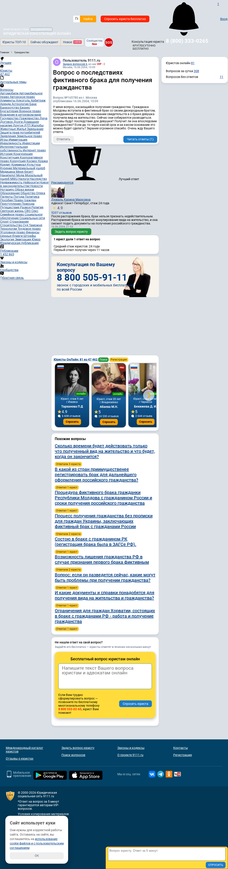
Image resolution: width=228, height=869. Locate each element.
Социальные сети (32, 218)
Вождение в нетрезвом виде (20, 114)
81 (193, 63)
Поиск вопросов (73, 755)
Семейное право (12, 214)
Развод (25, 207)
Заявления (8, 136)
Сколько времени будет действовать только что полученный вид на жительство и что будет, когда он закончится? (105, 451)
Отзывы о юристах (19, 758)
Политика (32, 196)
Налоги (24, 179)
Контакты (180, 748)
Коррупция (18, 161)
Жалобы (37, 125)
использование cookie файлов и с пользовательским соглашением (37, 843)
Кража (43, 161)
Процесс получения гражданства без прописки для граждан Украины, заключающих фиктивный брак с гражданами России (104, 521)
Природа (28, 204)
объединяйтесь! (41, 29)
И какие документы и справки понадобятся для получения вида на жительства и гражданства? (104, 595)
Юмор (36, 239)
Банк (33, 104)
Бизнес (25, 107)
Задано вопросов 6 (75, 64)
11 (221, 77)
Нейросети (31, 182)
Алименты (8, 100)
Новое (72, 42)
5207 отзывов (61, 210)
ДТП (27, 125)
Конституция (10, 157)
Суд (26, 225)
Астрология (20, 104)
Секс (34, 211)
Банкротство (10, 107)
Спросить (72, 421)
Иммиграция (18, 139)
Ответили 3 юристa (68, 464)
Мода (20, 175)
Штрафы (29, 236)
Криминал (19, 164)
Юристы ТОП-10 (14, 42)
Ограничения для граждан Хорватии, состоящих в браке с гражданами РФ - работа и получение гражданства (105, 616)
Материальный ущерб (29, 168)
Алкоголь (23, 100)
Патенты (7, 196)
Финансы (32, 232)
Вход (223, 19)
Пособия (7, 200)
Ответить (63, 139)
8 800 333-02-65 (69, 709)
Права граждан (25, 200)
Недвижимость (11, 182)
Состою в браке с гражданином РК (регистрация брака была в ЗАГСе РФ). (95, 541)
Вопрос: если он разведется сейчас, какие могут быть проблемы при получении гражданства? (105, 577)
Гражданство (29, 118)
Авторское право (22, 97)
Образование (10, 193)
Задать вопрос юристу (71, 231)
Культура (34, 164)
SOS (108, 42)
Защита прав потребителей (20, 132)
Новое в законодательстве (24, 184)
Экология (7, 239)
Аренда (6, 104)
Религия (37, 207)
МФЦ (14, 179)
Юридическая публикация (19, 243)
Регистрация (119, 359)
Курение (6, 168)
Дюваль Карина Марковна (71, 199)
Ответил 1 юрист (66, 487)
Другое (18, 125)
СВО (27, 211)
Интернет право (34, 150)
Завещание (35, 129)
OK (37, 855)
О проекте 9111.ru (130, 755)
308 (196, 71)
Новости (36, 186)
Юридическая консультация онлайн (37, 34)
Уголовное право (13, 232)
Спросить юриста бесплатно (125, 19)
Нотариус (7, 189)
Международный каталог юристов (24, 749)
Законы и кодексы (131, 748)
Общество (28, 193)
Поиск (103, 359)
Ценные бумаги (11, 236)
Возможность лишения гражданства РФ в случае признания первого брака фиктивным (102, 559)
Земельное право (29, 136)
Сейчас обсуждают (44, 42)
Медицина (8, 171)
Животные (8, 129)
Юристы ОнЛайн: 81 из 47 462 (76, 359)
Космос (32, 161)
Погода (19, 196)
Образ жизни (24, 189)
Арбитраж (38, 100)
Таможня (35, 225)
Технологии (9, 229)
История (6, 154)
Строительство (11, 225)
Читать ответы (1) (140, 139)
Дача (43, 118)
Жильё (21, 129)
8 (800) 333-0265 (187, 41)
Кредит (5, 164)
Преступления (11, 204)
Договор (7, 122)
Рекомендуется (62, 182)
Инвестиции (31, 143)
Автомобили (9, 93)
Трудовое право (29, 229)
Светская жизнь (12, 211)
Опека (40, 193)
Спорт (5, 221)
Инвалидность (11, 143)
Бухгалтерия (9, 111)
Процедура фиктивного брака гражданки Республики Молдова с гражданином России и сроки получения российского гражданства (103, 498)
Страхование (19, 221)
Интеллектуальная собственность (14, 148)
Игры (4, 139)
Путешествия (10, 207)
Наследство (38, 179)
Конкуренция (23, 154)
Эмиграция (23, 239)
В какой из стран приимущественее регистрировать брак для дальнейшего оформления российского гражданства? (96, 475)
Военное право (30, 111)
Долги (18, 122)
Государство (9, 118)
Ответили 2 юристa (68, 534)
